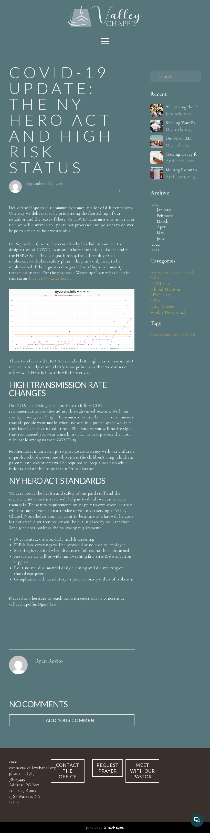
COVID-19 (160, 283)
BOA (154, 277)
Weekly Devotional (167, 312)
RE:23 (155, 300)
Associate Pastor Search (172, 272)
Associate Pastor (160, 334)
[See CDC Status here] (49, 278)
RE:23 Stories (162, 306)
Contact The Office (67, 770)
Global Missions (165, 289)
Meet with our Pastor (142, 770)
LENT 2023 (160, 295)
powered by (105, 827)
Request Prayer (108, 767)
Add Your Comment (72, 720)
